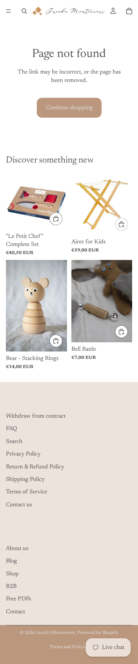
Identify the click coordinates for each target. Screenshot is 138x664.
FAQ (11, 429)
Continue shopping (69, 108)
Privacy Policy (23, 454)
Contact (15, 612)
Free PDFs (18, 599)
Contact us (19, 505)
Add (62, 219)
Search (14, 442)
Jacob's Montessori (55, 633)
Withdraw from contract (36, 416)
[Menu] (8, 11)
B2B (11, 586)
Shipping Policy (25, 479)
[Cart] (129, 11)
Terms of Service (26, 492)
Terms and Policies (69, 647)
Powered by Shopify (97, 633)
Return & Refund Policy (35, 467)
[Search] (24, 11)
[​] (69, 399)
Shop (12, 573)
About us (17, 548)
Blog (11, 561)
